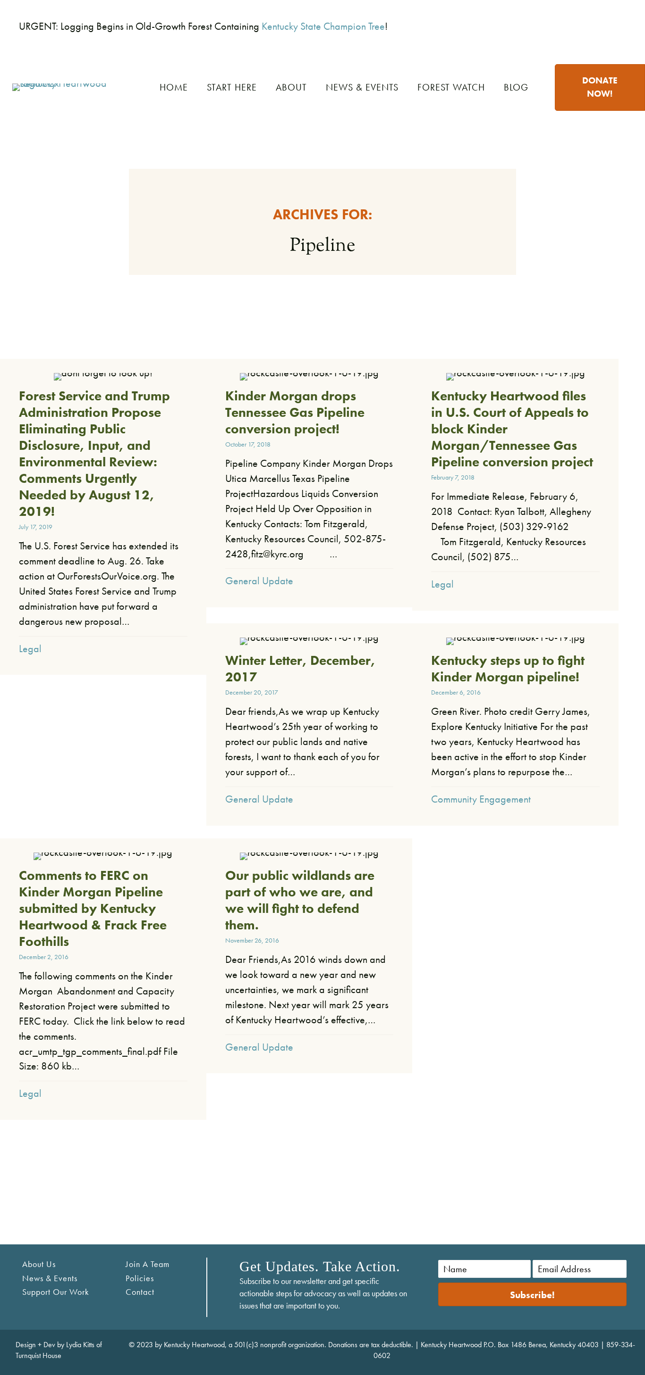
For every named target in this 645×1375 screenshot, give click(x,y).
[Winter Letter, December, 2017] (309, 724)
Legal (30, 648)
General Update (259, 581)
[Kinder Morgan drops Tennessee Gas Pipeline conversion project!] (309, 483)
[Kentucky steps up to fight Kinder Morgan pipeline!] (515, 724)
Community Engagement (481, 799)
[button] (532, 1294)
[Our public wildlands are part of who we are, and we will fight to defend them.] (309, 956)
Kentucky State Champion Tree (323, 26)
